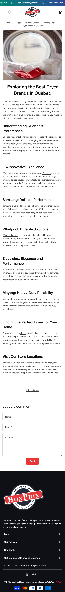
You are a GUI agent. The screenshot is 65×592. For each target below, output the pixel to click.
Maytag (40, 343)
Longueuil (27, 369)
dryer (40, 101)
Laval (14, 369)
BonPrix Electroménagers (47, 104)
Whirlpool (16, 343)
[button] (9, 12)
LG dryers (46, 173)
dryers (14, 180)
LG (54, 340)
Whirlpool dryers (10, 235)
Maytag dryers (10, 299)
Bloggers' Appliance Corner (27, 23)
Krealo (54, 582)
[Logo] (32, 12)
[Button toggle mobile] (5, 12)
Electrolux (27, 343)
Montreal (7, 369)
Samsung (7, 343)
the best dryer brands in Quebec (26, 115)
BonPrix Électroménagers (26, 520)
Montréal (45, 520)
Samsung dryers (10, 206)
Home (9, 23)
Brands (57, 523)
